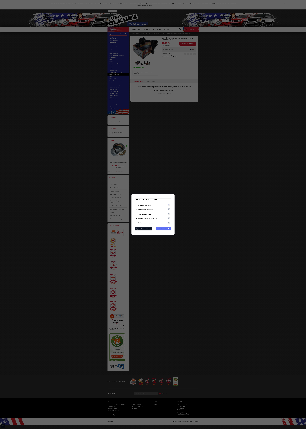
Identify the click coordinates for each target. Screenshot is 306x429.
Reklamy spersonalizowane (145, 223)
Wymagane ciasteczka (144, 205)
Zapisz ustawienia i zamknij (143, 229)
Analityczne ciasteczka (144, 214)
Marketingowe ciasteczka (145, 209)
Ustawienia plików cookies (146, 200)
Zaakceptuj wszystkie (164, 229)
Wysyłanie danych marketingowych (148, 218)
